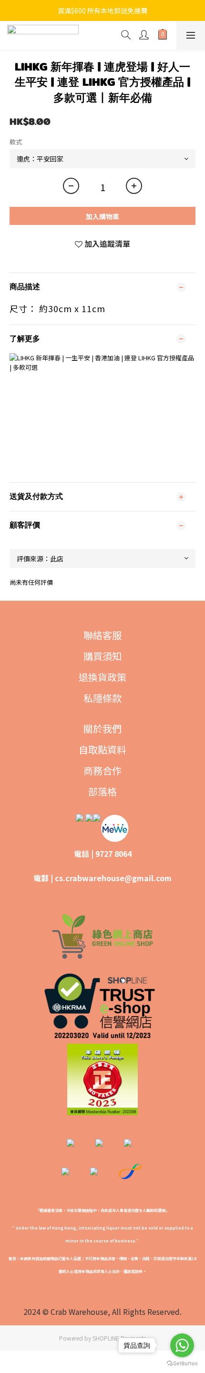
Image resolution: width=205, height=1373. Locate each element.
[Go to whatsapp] (182, 1345)
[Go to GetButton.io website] (182, 1363)
